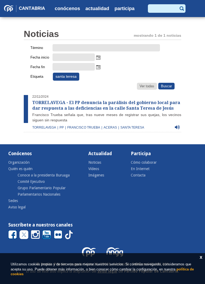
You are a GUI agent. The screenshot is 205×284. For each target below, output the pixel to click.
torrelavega (44, 127)
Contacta (138, 175)
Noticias (94, 162)
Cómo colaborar (144, 162)
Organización (19, 162)
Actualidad (97, 8)
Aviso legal (17, 207)
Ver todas (147, 86)
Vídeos (93, 169)
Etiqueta (36, 77)
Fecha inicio (39, 57)
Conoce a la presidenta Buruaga (44, 175)
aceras (110, 127)
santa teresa (132, 127)
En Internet (140, 169)
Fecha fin (37, 67)
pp (62, 127)
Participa (125, 8)
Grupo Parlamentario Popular (42, 188)
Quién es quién (20, 169)
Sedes (13, 201)
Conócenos (67, 8)
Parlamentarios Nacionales (39, 194)
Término (36, 48)
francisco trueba (83, 127)
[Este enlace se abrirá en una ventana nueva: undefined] (12, 234)
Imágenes (96, 175)
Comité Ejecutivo (31, 181)
